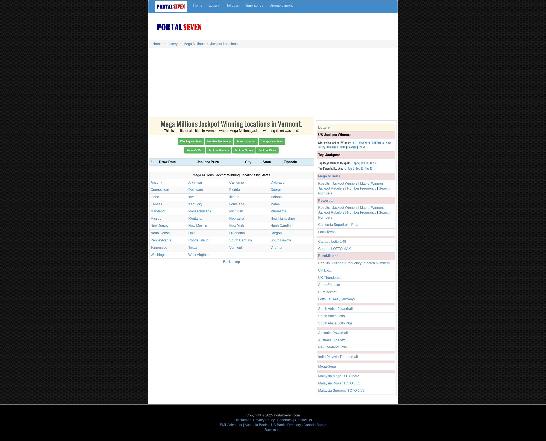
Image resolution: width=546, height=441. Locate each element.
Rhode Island (198, 240)
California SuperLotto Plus (338, 224)
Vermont (235, 247)
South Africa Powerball (335, 309)
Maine (275, 204)
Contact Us (303, 420)
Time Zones (254, 5)
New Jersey (159, 226)
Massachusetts (199, 211)
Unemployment (281, 5)
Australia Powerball (333, 333)
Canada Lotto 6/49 (332, 241)
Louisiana (236, 204)
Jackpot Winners (344, 183)
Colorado (277, 182)
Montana (195, 218)
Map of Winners (372, 183)
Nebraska (236, 218)
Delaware (195, 189)
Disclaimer (242, 420)
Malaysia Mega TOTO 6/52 (338, 376)
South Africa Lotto (331, 316)
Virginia (276, 247)
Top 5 (355, 163)
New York (236, 226)
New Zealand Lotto (332, 347)
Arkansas (195, 182)
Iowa (192, 197)
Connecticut (160, 189)
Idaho (155, 197)
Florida (234, 189)
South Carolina (240, 240)
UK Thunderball (330, 277)
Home (197, 5)
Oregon (276, 233)
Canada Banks (314, 425)
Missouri (157, 218)
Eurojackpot (327, 292)
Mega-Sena (327, 366)
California (236, 182)
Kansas (156, 204)
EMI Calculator (231, 425)
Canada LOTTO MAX (334, 249)
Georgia (276, 189)
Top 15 (373, 163)
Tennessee (159, 247)
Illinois (234, 197)
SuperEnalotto (329, 285)
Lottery (214, 5)
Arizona (156, 182)
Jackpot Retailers (331, 188)
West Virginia (198, 255)
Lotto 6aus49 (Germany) (336, 299)
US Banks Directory (286, 425)
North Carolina (281, 226)
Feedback (284, 420)
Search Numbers (377, 263)
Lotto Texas (326, 232)
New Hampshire (282, 218)
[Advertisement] (304, 25)
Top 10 (364, 163)
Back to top (231, 262)
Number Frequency (361, 188)
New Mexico (197, 226)
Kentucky (195, 204)
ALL (355, 142)
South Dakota (280, 240)
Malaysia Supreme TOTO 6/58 (341, 390)
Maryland (158, 211)
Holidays (232, 5)
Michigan (236, 211)
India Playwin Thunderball (338, 357)
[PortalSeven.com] (179, 27)
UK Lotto (324, 270)
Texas (192, 247)
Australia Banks (257, 425)
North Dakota (161, 233)
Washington (159, 255)
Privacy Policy (264, 420)
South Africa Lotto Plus (335, 323)
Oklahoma (237, 233)
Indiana (276, 197)
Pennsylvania (161, 240)
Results (324, 183)
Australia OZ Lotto (332, 340)
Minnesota (278, 211)
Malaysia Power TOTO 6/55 (339, 383)
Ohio (192, 233)
